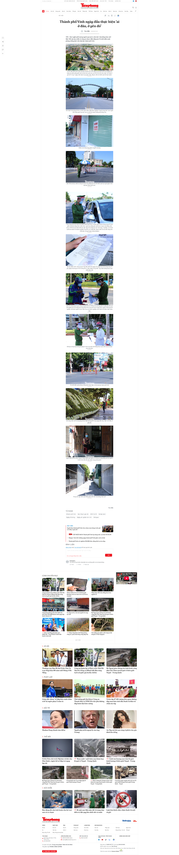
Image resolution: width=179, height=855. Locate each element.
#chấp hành (102, 514)
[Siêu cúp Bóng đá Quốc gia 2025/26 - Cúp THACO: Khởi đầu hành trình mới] (53, 624)
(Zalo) (71, 837)
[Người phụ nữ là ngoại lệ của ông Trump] (89, 719)
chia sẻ (105, 15)
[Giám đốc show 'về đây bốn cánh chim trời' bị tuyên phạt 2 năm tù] (57, 688)
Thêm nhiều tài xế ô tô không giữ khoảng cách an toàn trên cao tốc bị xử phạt (77, 594)
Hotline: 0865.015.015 (69, 1)
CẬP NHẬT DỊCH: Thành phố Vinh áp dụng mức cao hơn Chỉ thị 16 (91, 534)
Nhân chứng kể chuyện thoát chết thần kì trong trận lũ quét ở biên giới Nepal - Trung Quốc (101, 782)
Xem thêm (136, 11)
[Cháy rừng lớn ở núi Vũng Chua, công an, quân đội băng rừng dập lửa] (78, 624)
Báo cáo (87, 564)
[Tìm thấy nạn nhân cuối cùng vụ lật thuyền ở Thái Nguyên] (102, 624)
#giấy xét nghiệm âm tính (84, 517)
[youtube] (136, 1)
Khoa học (121, 11)
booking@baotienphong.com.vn (69, 839)
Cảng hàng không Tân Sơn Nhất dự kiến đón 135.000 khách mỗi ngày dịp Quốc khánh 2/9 (53, 614)
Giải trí (109, 11)
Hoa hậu (126, 11)
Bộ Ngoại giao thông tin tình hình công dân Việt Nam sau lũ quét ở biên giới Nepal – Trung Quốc (102, 614)
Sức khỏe (68, 11)
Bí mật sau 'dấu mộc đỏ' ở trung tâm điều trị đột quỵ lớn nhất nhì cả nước (89, 811)
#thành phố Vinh (71, 514)
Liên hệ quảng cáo (66, 836)
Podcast (76, 825)
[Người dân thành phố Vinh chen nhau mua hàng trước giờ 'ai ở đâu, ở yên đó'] (107, 528)
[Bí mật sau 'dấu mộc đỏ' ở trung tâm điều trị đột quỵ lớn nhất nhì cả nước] (89, 799)
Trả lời (79, 564)
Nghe (2, 37)
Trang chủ (43, 11)
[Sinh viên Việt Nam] (126, 821)
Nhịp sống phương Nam (58, 832)
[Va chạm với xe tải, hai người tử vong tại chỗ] (78, 604)
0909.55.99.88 (65, 837)
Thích (72, 564)
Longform (87, 825)
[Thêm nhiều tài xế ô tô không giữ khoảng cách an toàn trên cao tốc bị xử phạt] (78, 584)
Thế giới (74, 11)
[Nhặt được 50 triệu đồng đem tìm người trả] (102, 584)
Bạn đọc (107, 830)
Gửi (109, 555)
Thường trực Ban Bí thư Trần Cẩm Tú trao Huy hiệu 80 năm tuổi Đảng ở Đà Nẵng (56, 670)
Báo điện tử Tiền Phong (89, 5)
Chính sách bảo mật (124, 836)
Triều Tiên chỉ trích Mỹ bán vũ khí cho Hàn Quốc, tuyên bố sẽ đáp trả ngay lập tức (57, 761)
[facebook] (133, 1)
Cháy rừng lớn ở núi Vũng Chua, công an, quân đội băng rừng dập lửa (77, 633)
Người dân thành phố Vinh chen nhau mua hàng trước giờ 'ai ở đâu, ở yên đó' (83, 528)
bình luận (115, 15)
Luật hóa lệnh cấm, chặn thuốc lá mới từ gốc (120, 811)
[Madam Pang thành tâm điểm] (57, 719)
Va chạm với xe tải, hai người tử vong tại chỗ (77, 613)
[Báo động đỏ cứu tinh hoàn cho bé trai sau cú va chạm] (57, 799)
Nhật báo (55, 825)
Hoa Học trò (103, 1)
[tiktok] (106, 840)
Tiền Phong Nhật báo (82, 1)
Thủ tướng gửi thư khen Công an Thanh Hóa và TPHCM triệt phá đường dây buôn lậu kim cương (89, 701)
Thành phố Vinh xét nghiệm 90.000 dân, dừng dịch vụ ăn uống (87, 541)
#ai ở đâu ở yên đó (83, 514)
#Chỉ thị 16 (93, 514)
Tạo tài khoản (77, 547)
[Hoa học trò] (135, 821)
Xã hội (47, 11)
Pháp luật (85, 11)
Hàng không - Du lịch (120, 830)
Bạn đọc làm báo (50, 851)
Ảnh (64, 825)
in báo (111, 15)
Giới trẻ (79, 11)
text (108, 15)
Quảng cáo (118, 1)
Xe (101, 11)
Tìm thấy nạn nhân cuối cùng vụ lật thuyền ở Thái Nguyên (101, 633)
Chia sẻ (2, 41)
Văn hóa (105, 11)
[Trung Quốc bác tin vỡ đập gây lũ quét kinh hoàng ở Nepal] (77, 772)
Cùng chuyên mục (50, 576)
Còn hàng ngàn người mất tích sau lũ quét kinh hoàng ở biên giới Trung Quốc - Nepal (125, 782)
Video (131, 11)
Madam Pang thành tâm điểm (53, 730)
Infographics (98, 825)
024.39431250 (47, 841)
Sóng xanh (58, 11)
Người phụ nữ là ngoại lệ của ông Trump (86, 731)
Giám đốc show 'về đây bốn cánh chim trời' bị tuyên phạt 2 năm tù (57, 700)
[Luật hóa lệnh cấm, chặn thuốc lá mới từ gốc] (121, 799)
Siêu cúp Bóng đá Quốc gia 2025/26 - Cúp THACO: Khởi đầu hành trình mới (51, 634)
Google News (118, 15)
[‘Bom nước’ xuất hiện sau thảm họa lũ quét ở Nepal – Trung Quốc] (89, 748)
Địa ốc (63, 11)
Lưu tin (2, 45)
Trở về (2, 53)
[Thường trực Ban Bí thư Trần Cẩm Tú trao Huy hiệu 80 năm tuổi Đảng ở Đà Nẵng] (57, 657)
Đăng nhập (68, 547)
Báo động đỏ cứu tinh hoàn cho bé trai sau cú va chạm (57, 811)
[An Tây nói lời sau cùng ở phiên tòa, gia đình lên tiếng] (121, 719)
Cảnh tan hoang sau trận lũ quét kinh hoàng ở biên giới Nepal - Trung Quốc (120, 761)
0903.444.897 (84, 837)
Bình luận (2, 49)
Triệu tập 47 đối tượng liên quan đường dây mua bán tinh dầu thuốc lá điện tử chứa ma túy (121, 701)
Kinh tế (52, 11)
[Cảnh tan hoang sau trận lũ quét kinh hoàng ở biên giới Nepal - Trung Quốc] (121, 748)
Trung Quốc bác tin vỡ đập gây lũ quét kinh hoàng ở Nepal (76, 781)
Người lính (96, 11)
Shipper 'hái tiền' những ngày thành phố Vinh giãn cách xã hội (87, 538)
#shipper (96, 517)
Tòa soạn (110, 1)
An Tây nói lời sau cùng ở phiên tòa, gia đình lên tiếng (121, 731)
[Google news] (114, 839)
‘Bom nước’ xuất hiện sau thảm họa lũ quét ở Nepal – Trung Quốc (89, 760)
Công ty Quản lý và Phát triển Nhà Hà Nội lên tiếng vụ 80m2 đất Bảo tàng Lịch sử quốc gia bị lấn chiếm (53, 594)
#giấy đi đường (70, 517)
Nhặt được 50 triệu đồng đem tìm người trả (101, 593)
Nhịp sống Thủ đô (46, 832)
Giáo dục (115, 11)
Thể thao (91, 11)
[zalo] (110, 839)
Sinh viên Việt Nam (93, 1)
